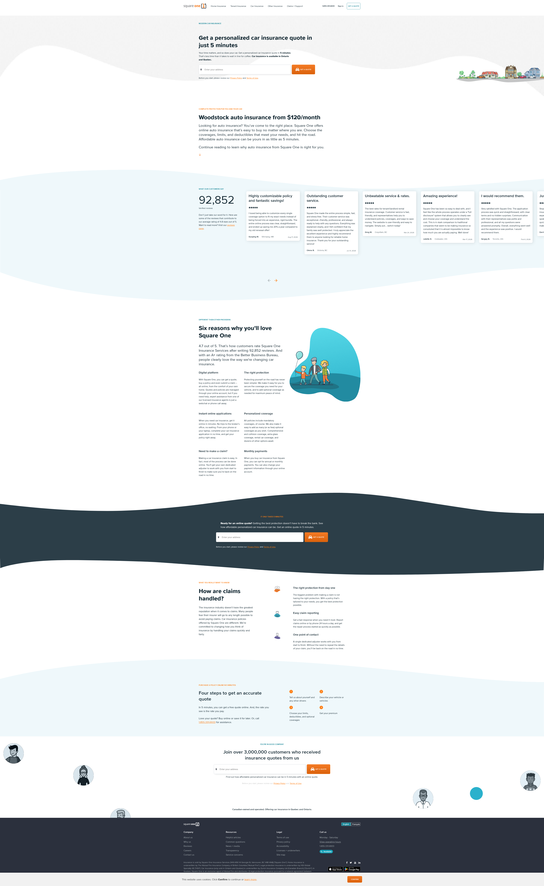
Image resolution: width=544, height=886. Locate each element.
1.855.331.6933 (328, 6)
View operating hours (330, 841)
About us (188, 837)
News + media (233, 846)
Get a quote (353, 6)
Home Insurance (218, 6)
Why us (187, 841)
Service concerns (234, 854)
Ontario (307, 809)
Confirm (355, 879)
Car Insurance (257, 6)
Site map (281, 854)
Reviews (188, 846)
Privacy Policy (236, 78)
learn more (250, 879)
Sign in (340, 6)
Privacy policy (283, 841)
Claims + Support (295, 6)
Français (356, 824)
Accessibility (283, 846)
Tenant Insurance (238, 6)
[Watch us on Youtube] (355, 862)
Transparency (232, 850)
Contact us (189, 854)
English (346, 824)
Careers (187, 850)
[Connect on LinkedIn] (359, 862)
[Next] (276, 281)
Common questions (235, 841)
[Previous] (269, 281)
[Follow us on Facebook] (347, 862)
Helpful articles (233, 837)
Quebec (295, 809)
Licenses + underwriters (288, 850)
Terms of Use (252, 78)
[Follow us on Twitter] (351, 862)
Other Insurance (275, 6)
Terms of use (283, 837)
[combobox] (245, 69)
